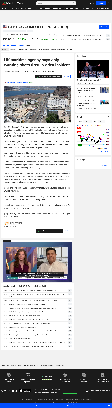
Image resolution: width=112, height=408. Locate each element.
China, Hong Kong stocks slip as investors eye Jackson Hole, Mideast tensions (32, 335)
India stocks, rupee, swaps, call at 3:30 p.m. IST (23, 327)
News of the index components (27, 49)
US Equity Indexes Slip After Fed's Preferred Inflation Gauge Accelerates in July (84, 35)
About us (50, 399)
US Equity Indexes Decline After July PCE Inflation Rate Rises (27, 304)
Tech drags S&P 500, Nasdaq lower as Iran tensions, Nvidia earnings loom (31, 346)
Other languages (44, 49)
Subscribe (101, 3)
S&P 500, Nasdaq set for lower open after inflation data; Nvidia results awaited (32, 312)
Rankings (81, 160)
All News (13, 49)
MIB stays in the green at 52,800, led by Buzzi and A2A (25, 315)
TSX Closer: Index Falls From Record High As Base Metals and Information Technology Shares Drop (84, 39)
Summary (5, 45)
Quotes (13, 45)
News (28, 45)
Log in (92, 3)
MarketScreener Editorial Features (61, 49)
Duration (79, 121)
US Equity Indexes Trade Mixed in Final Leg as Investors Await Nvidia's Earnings (33, 300)
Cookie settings (40, 399)
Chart (79, 117)
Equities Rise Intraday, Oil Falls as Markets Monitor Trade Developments (30, 323)
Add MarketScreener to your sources (50, 77)
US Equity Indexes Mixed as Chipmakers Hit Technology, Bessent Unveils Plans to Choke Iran (37, 342)
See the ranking (103, 166)
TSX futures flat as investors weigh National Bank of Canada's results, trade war (32, 308)
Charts (20, 45)
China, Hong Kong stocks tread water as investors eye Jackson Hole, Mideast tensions (34, 331)
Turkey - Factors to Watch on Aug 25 (20, 338)
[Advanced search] (73, 3)
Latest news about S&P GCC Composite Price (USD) (25, 286)
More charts (104, 152)
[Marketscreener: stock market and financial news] (16, 3)
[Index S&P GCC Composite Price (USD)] (34, 82)
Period (95, 121)
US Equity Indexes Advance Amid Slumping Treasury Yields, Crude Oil (30, 319)
